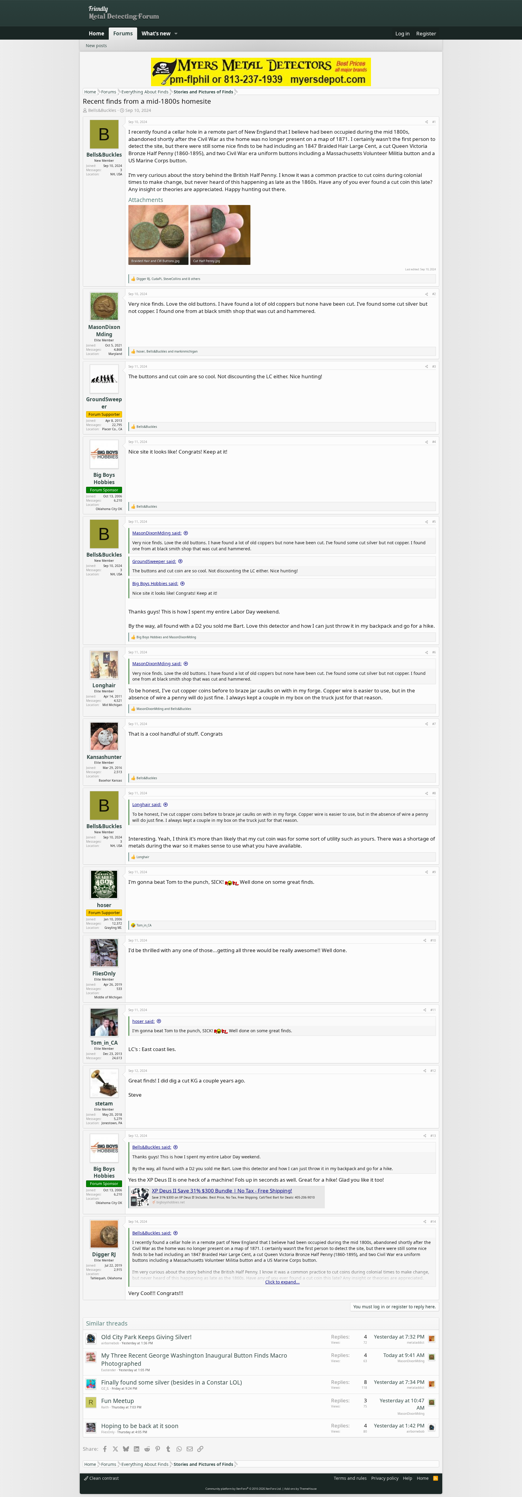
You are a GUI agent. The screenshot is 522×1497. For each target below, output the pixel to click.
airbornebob (110, 1343)
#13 (433, 1136)
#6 (434, 652)
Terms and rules (350, 1478)
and (166, 637)
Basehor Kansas (110, 780)
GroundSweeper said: (154, 561)
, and (167, 351)
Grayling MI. (113, 928)
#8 (434, 793)
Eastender (108, 1370)
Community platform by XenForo (243, 1489)
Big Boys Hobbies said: (155, 583)
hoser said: (143, 1021)
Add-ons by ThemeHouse (300, 1489)
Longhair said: (146, 804)
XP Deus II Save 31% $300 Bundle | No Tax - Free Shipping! (222, 1190)
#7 (434, 724)
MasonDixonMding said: (157, 533)
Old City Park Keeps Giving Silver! (146, 1337)
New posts (96, 45)
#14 (433, 1221)
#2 (434, 294)
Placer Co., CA (112, 429)
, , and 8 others (168, 279)
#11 (433, 1010)
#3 (434, 366)
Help (407, 1478)
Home (96, 33)
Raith (105, 1407)
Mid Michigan (112, 705)
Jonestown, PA (112, 1123)
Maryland (115, 354)
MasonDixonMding (411, 1361)
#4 (434, 442)
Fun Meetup (117, 1401)
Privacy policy (384, 1478)
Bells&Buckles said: (151, 1147)
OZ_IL (105, 1388)
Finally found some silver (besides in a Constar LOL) (171, 1382)
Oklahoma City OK (109, 509)
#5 (434, 521)
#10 (433, 940)
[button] (175, 34)
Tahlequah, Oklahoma (106, 1278)
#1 (434, 122)
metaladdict (415, 1342)
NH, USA (116, 174)
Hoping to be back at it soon (140, 1426)
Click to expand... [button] (282, 1282)
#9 (434, 872)
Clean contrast (103, 1478)
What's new (156, 33)
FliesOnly (107, 1432)
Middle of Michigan (108, 997)
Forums (123, 33)
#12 (433, 1071)
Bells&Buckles (102, 110)
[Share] (426, 122)
